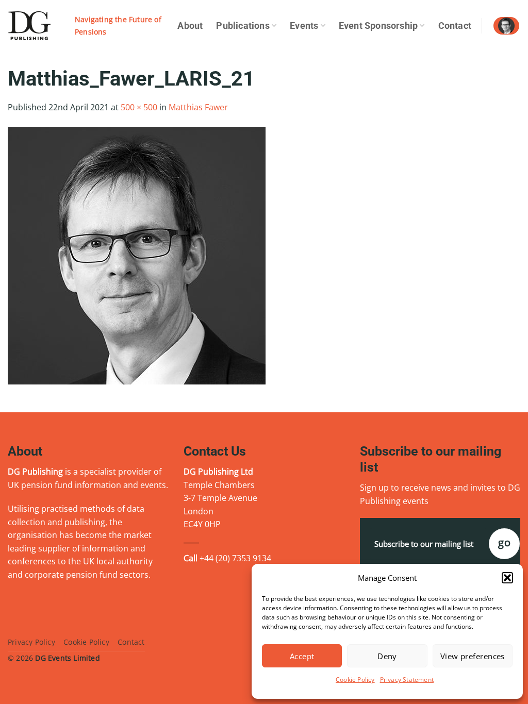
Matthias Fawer (198, 107)
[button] (507, 578)
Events (304, 26)
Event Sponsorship (378, 26)
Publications (242, 26)
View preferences (472, 656)
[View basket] (506, 26)
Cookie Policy (355, 679)
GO (504, 542)
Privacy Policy (31, 642)
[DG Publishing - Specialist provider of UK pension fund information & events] (33, 26)
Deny (387, 656)
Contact (454, 26)
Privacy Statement (407, 679)
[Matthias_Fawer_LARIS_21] (137, 254)
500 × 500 (139, 107)
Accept (302, 656)
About (190, 26)
